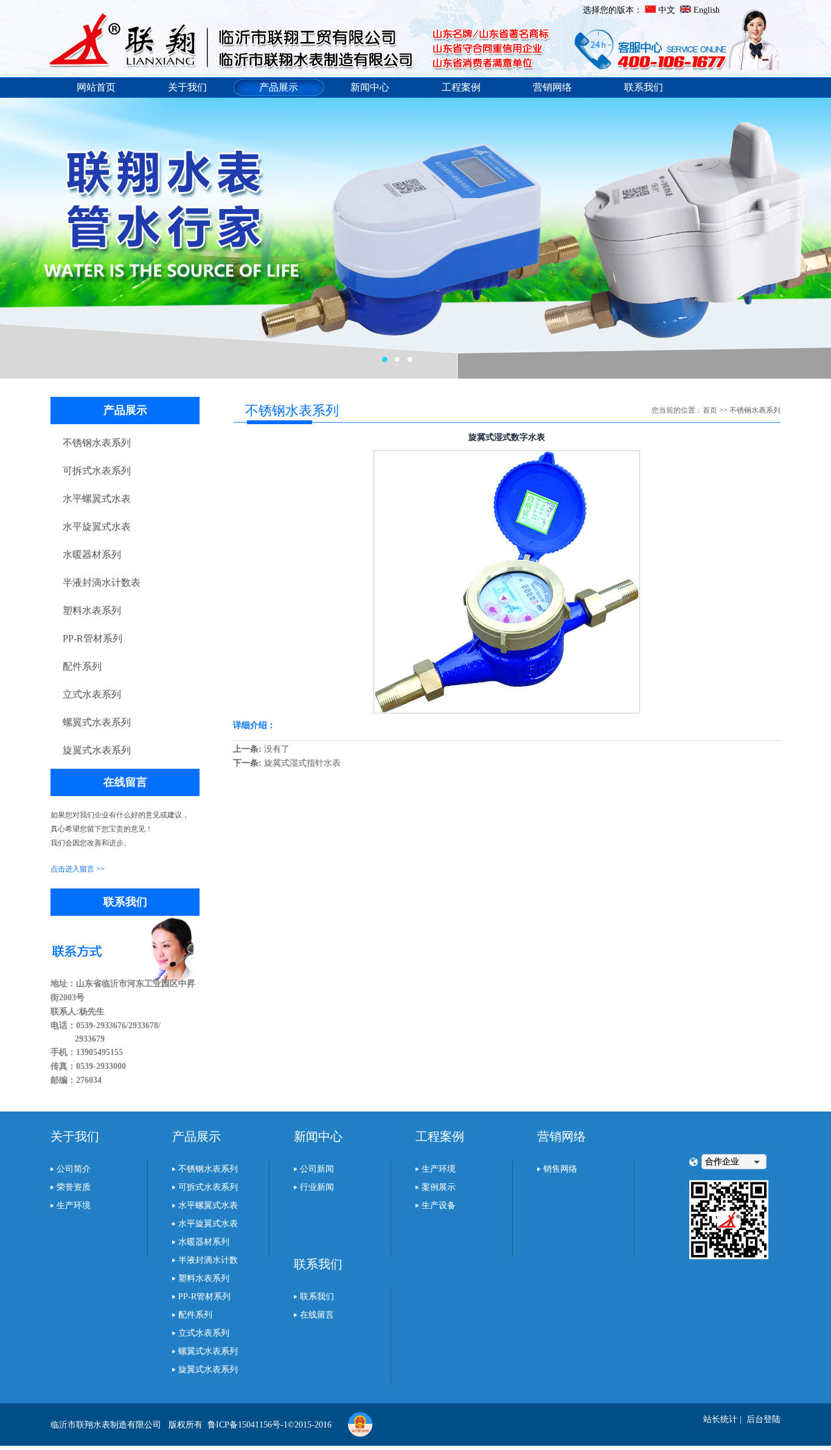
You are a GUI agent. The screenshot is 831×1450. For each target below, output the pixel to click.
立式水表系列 (92, 694)
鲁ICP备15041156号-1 (247, 1424)
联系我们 (643, 87)
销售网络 (560, 1168)
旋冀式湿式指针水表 (302, 763)
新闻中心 (369, 87)
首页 (710, 410)
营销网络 (552, 87)
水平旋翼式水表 (97, 526)
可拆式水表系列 (97, 471)
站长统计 (720, 1419)
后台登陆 (763, 1419)
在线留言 (317, 1314)
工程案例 (461, 87)
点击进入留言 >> (77, 869)
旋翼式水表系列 (97, 750)
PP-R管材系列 (92, 638)
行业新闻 (317, 1187)
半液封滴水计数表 (102, 582)
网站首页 (96, 87)
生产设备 (439, 1205)
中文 (666, 10)
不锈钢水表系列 (97, 443)
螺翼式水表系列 (97, 722)
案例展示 (439, 1187)
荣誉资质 (74, 1187)
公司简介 (74, 1168)
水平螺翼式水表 (97, 498)
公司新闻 (317, 1168)
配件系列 (82, 666)
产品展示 (278, 87)
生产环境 (74, 1205)
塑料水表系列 (92, 610)
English (707, 10)
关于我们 (187, 87)
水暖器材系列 (92, 554)
